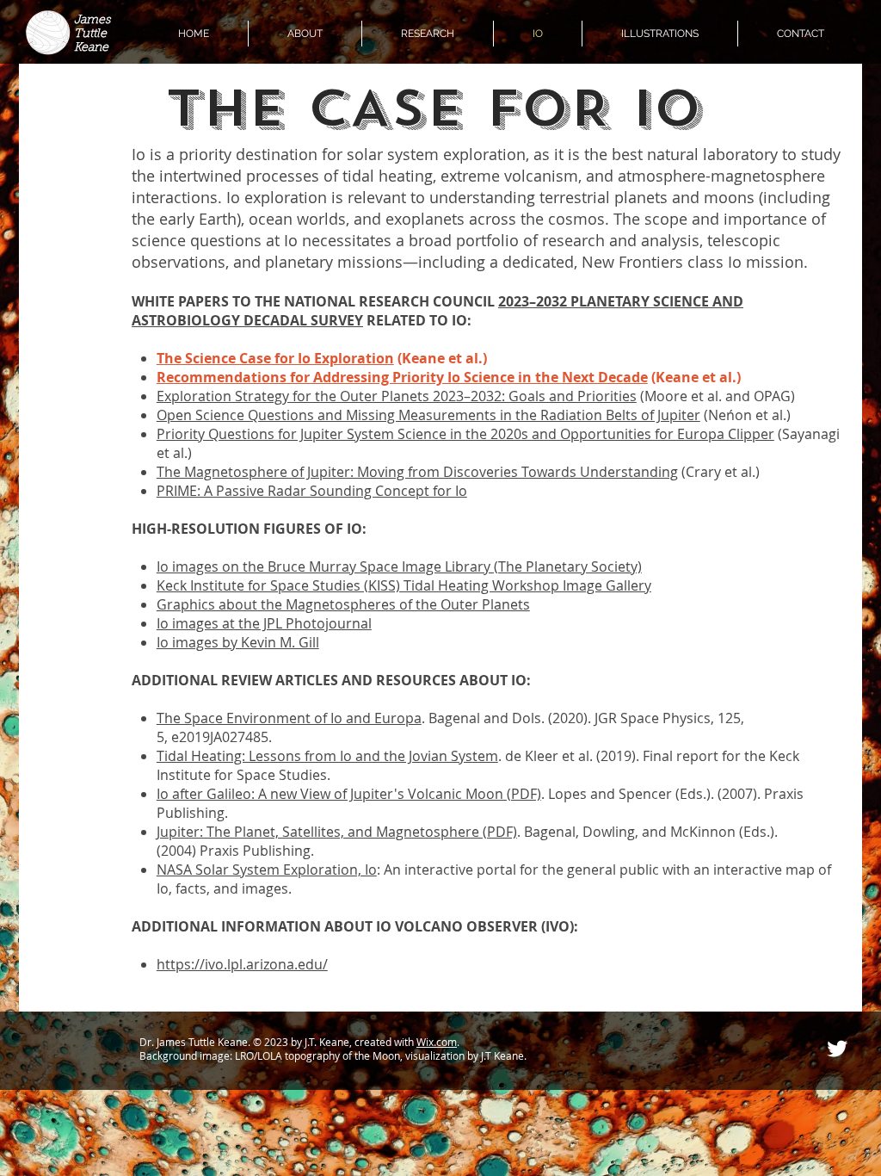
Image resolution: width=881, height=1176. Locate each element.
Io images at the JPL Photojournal (264, 623)
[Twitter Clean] (837, 1049)
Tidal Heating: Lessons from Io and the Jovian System (327, 755)
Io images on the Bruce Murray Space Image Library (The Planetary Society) (399, 566)
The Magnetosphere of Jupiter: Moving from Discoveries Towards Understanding (417, 471)
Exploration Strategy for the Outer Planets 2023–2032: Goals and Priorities (397, 396)
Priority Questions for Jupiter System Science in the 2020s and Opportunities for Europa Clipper (465, 433)
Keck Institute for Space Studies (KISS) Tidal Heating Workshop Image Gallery (404, 585)
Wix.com (436, 1042)
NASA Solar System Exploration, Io (267, 869)
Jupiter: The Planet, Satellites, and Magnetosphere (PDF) (337, 831)
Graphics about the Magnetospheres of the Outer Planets (343, 604)
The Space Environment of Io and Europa (289, 718)
